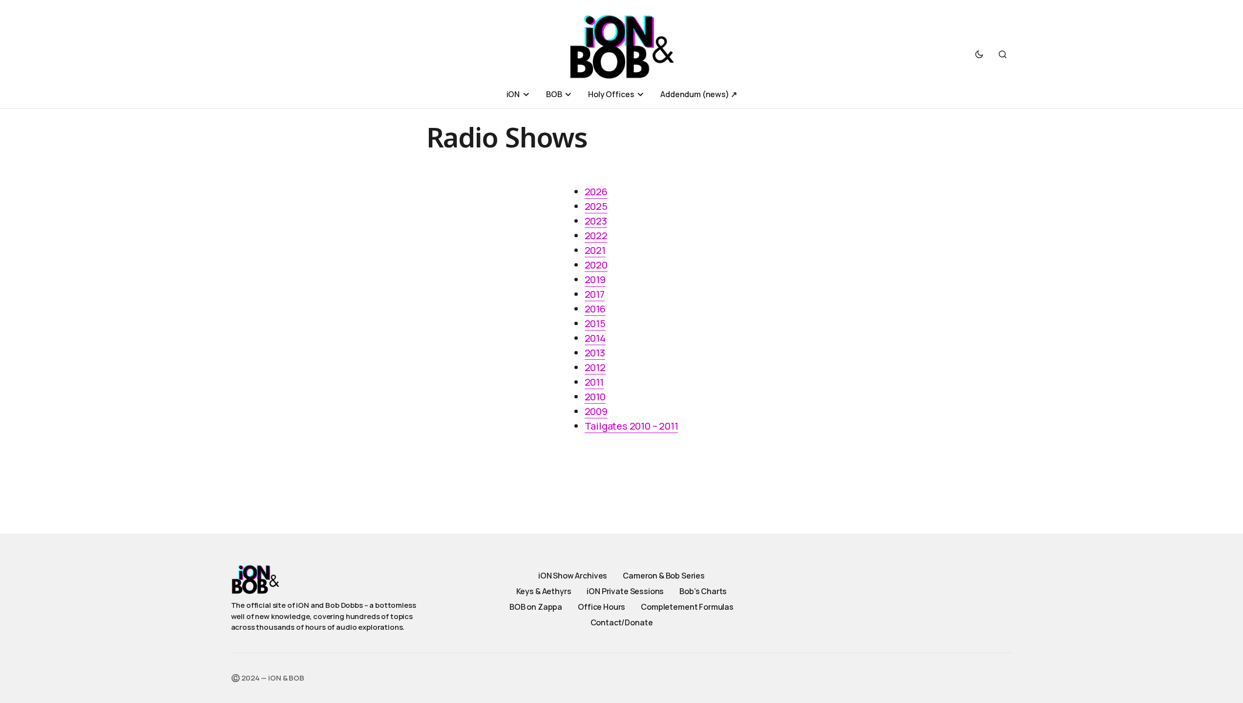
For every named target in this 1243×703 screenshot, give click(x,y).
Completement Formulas (687, 606)
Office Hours (601, 606)
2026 (596, 191)
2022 (596, 235)
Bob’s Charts (703, 591)
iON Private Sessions (625, 591)
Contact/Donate (621, 622)
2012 (595, 367)
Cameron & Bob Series (664, 575)
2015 (595, 323)
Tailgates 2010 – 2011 (631, 426)
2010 (595, 396)
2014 (595, 338)
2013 (595, 352)
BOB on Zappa (535, 606)
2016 (595, 308)
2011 (594, 382)
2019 (595, 279)
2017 (595, 294)
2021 (595, 250)
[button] (979, 54)
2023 (596, 220)
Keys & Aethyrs (543, 591)
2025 (596, 206)
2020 (596, 264)
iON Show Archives (572, 575)
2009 (596, 411)
